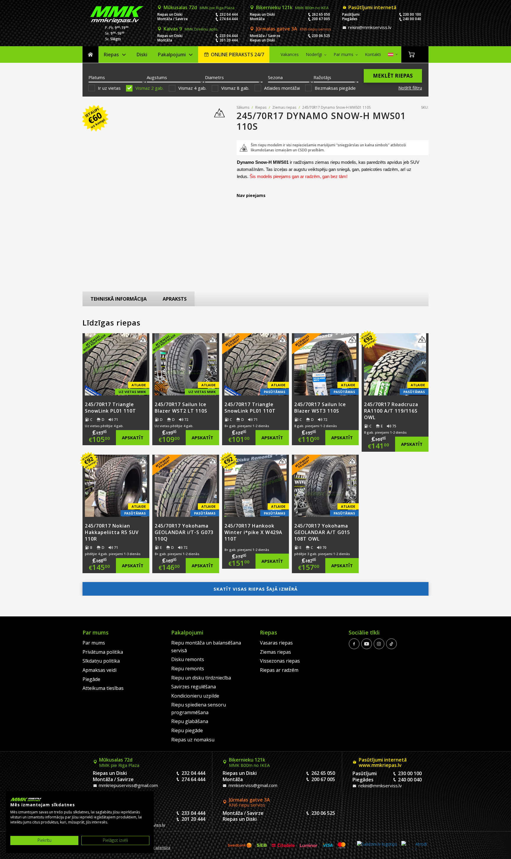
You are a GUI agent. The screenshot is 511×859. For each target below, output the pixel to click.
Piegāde (91, 679)
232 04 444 (228, 14)
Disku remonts (187, 659)
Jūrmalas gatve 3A (293, 28)
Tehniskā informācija (118, 299)
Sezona (275, 77)
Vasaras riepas (276, 643)
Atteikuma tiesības (103, 688)
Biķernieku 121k (292, 7)
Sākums (90, 54)
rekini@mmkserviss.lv (369, 27)
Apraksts (175, 299)
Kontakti (373, 54)
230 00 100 (412, 14)
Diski (142, 54)
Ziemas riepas (284, 107)
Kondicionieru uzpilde (195, 696)
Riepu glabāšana (189, 721)
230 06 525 (321, 35)
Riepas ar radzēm (279, 670)
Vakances (290, 54)
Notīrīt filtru (410, 88)
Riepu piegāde (187, 730)
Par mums (343, 54)
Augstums (157, 77)
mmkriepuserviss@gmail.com (128, 785)
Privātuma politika (103, 652)
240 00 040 (412, 18)
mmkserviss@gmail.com (252, 785)
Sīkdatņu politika (101, 661)
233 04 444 (228, 35)
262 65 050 (321, 14)
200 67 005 (321, 18)
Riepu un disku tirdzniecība (201, 677)
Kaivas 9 (191, 28)
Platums (96, 77)
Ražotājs (322, 77)
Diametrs (214, 77)
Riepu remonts (187, 668)
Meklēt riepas (393, 75)
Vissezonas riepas (280, 661)
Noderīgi (314, 54)
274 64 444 (228, 18)
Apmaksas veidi (100, 670)
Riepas (111, 54)
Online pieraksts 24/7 (237, 54)
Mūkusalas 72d (199, 7)
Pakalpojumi (172, 54)
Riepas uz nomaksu (192, 739)
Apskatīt (132, 437)
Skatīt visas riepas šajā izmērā (255, 589)
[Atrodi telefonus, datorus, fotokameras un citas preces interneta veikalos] (414, 845)
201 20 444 (228, 40)
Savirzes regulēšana (193, 686)
